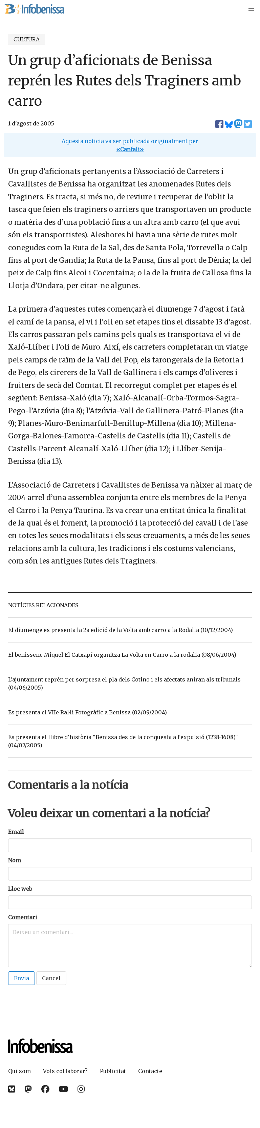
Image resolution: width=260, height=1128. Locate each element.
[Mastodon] (28, 1089)
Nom (14, 860)
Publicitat (113, 1071)
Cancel (51, 978)
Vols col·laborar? (65, 1071)
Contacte (150, 1071)
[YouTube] (63, 1089)
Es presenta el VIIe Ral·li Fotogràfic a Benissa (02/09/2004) (87, 712)
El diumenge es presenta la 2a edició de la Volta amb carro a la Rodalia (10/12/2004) (120, 630)
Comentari (22, 917)
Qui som (19, 1071)
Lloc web (20, 888)
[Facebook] (45, 1089)
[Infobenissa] (34, 9)
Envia (21, 978)
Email (16, 831)
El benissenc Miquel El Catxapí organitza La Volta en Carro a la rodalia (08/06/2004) (122, 654)
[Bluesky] (11, 1089)
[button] (251, 9)
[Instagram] (81, 1089)
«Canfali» (130, 149)
